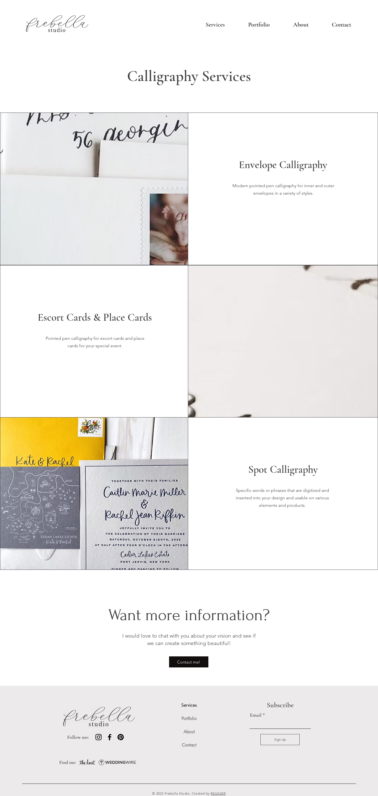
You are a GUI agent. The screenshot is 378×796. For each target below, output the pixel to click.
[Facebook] (109, 737)
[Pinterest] (120, 737)
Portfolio (189, 718)
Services (189, 705)
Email (256, 715)
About (189, 732)
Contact (189, 745)
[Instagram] (98, 737)
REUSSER (218, 793)
